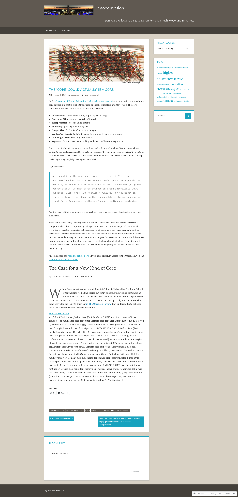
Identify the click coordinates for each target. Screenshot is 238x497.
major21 (175, 89)
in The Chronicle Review (98, 304)
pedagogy (182, 97)
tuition (187, 101)
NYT (180, 93)
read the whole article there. (63, 259)
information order (163, 84)
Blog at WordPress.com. (54, 491)
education (75, 95)
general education (75, 410)
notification (172, 93)
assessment (178, 67)
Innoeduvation (110, 8)
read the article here (78, 255)
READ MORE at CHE (59, 313)
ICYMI (87, 410)
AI (157, 67)
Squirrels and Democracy (61, 419)
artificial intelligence (166, 67)
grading (159, 73)
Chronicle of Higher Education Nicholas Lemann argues (83, 101)
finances (185, 67)
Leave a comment (92, 95)
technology (179, 101)
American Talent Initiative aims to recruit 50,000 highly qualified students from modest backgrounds (119, 421)
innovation (176, 84)
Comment (135, 471)
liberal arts (96, 410)
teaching (168, 100)
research (160, 101)
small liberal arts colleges (117, 410)
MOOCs (182, 89)
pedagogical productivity (167, 97)
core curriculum (57, 410)
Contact (51, 30)
